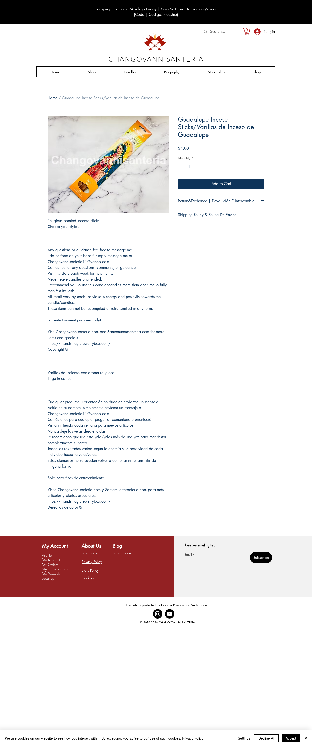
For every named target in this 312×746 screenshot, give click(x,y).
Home (52, 98)
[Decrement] (182, 166)
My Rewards (51, 573)
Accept (291, 738)
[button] (247, 31)
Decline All (266, 738)
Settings (48, 578)
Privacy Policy (192, 738)
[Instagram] (157, 614)
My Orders (50, 564)
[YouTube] (169, 614)
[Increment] (197, 166)
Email (188, 554)
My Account (51, 559)
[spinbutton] (189, 166)
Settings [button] (244, 738)
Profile (47, 555)
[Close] (306, 738)
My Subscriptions (55, 569)
